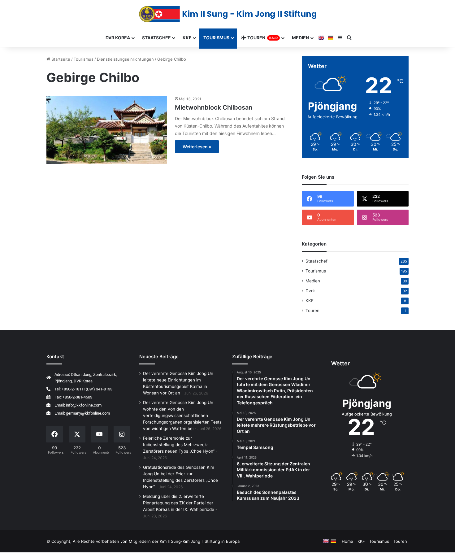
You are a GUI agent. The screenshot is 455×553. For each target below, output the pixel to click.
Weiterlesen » (197, 146)
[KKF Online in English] (321, 37)
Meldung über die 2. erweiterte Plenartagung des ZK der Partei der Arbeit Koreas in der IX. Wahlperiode (178, 503)
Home (347, 541)
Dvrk (310, 290)
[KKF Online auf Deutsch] (330, 37)
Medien (313, 280)
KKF (310, 300)
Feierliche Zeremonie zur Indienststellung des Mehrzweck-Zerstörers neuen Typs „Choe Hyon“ (178, 445)
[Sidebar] (339, 37)
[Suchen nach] (349, 37)
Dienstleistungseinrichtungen (125, 59)
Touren (312, 310)
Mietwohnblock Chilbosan (213, 107)
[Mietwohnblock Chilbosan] (106, 130)
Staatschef (316, 261)
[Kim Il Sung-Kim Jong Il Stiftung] (228, 14)
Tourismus (216, 37)
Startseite (60, 59)
